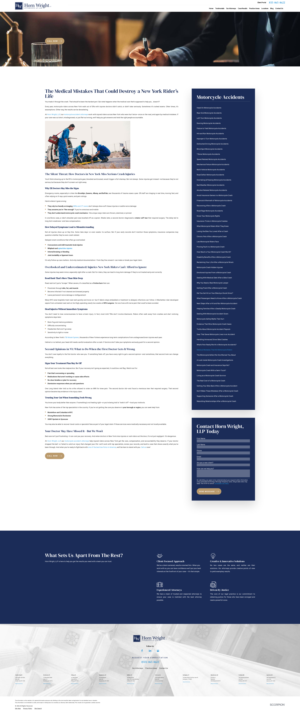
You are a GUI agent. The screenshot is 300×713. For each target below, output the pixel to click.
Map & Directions (19, 683)
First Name (201, 438)
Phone (199, 450)
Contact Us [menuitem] (279, 8)
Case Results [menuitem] (242, 8)
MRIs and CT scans (80, 206)
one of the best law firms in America (102, 447)
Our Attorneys (137, 668)
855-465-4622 (277, 2)
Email (199, 457)
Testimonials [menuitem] (219, 8)
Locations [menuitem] (264, 8)
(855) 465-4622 (150, 662)
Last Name (201, 444)
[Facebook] (142, 650)
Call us (143, 447)
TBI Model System (72, 337)
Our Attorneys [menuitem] (231, 8)
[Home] (33, 6)
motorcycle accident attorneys (76, 114)
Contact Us (163, 668)
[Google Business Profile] (158, 650)
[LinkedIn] (150, 650)
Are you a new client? (205, 463)
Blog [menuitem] (271, 8)
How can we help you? (205, 469)
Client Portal (261, 3)
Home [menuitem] (211, 8)
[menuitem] (223, 107)
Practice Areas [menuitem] (254, 8)
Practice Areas (151, 668)
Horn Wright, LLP (53, 114)
